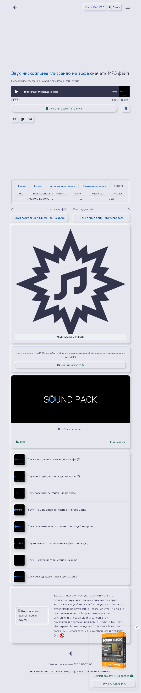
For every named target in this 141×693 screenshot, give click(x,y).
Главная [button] (22, 186)
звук (111, 199)
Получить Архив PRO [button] (113, 683)
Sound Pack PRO (94, 7)
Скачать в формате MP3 (65, 109)
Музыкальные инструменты (49, 194)
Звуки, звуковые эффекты (62, 186)
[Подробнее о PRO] (113, 650)
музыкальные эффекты (40, 199)
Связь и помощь (62, 671)
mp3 (21, 194)
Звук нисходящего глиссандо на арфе (52, 560)
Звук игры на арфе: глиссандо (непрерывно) (57, 510)
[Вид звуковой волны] (32, 615)
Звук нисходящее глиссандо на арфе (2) (54, 459)
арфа (78, 194)
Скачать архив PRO (72, 365)
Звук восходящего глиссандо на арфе (52, 577)
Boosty (80, 671)
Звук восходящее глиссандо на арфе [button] (39, 218)
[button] (16, 91)
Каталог (38, 186)
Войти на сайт (41, 671)
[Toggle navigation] (127, 7)
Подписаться (117, 442)
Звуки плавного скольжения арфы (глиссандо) (58, 543)
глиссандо (97, 194)
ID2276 (119, 186)
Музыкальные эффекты (94, 186)
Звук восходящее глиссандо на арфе (52, 493)
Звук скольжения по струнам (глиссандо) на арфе (60, 526)
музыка (117, 194)
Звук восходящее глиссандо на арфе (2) (54, 476)
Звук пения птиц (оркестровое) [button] (101, 218)
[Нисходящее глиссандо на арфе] (124, 91)
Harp (81, 199)
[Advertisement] (70, 43)
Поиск (116, 7)
